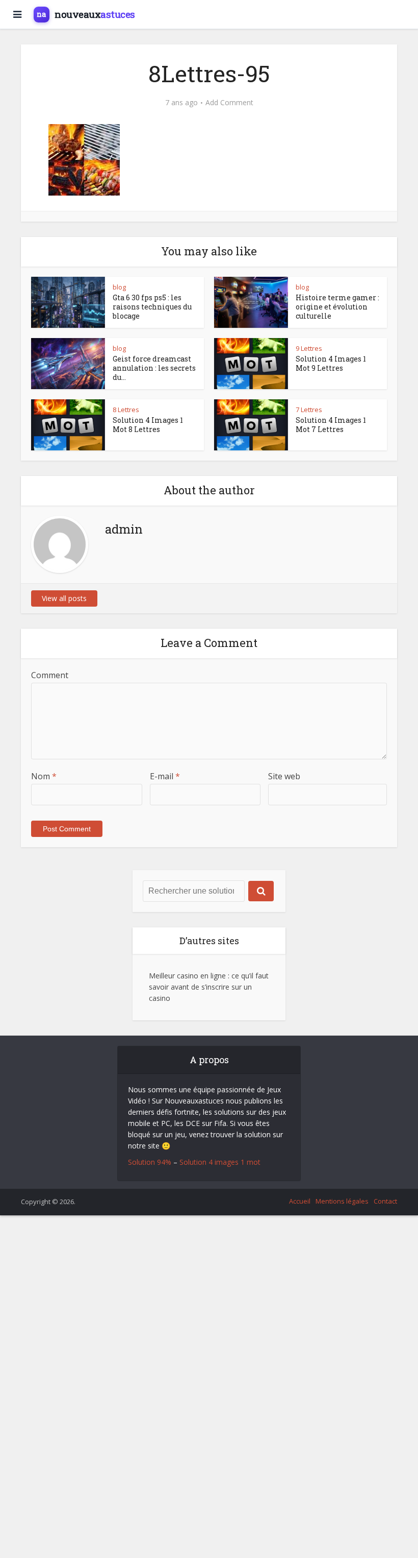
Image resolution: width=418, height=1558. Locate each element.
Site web (284, 776)
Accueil (299, 1201)
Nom (44, 776)
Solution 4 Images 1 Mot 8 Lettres (148, 424)
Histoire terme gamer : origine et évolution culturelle (337, 307)
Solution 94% (149, 1162)
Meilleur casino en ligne (187, 975)
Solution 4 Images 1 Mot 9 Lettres (331, 363)
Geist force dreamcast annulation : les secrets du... (154, 368)
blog (119, 287)
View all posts (64, 598)
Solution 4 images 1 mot (219, 1162)
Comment (49, 675)
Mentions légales (342, 1201)
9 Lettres (309, 348)
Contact (385, 1201)
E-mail (165, 776)
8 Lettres (126, 409)
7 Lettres (309, 409)
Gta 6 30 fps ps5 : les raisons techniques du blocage (152, 307)
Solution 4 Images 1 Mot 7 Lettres (331, 424)
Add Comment (229, 102)
